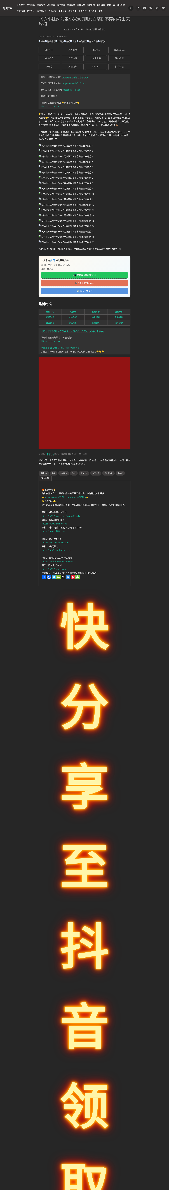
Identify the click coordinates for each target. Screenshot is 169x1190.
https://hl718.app (72, 89)
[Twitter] (163, 8)
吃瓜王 (66, 29)
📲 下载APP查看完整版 (84, 275)
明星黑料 (61, 5)
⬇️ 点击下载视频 (84, 291)
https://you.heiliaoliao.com (55, 542)
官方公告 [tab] (45, 478)
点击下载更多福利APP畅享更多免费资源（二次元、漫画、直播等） (73, 331)
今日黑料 (73, 311)
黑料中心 (50, 311)
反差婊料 (119, 317)
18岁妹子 (95, 473)
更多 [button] (101, 11)
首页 (40, 36)
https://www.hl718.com (74, 83)
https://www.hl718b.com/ (75, 77)
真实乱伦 (31, 11)
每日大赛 (111, 5)
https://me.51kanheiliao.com (56, 550)
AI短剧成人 (42, 11)
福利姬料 (101, 5)
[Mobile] (138, 8)
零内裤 (120, 473)
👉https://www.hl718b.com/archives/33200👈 (65, 497)
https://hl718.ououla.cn (54, 569)
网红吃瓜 (91, 5)
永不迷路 (62, 11)
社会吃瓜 (121, 5)
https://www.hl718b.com (54, 523)
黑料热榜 (41, 5)
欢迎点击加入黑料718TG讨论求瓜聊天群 (60, 347)
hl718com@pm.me (50, 106)
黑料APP (52, 11)
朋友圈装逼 (108, 473)
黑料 (53, 473)
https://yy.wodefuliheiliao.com (57, 561)
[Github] (157, 8)
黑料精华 (71, 5)
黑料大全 (93, 11)
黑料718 (8, 8)
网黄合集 (81, 5)
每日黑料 (31, 5)
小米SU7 (84, 473)
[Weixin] (150, 8)
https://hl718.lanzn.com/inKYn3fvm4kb (61, 516)
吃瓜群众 (63, 473)
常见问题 (82, 11)
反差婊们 (21, 11)
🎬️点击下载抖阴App (84, 283)
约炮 (73, 473)
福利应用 (72, 11)
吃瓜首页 (21, 5)
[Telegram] (144, 8)
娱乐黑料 (51, 5)
